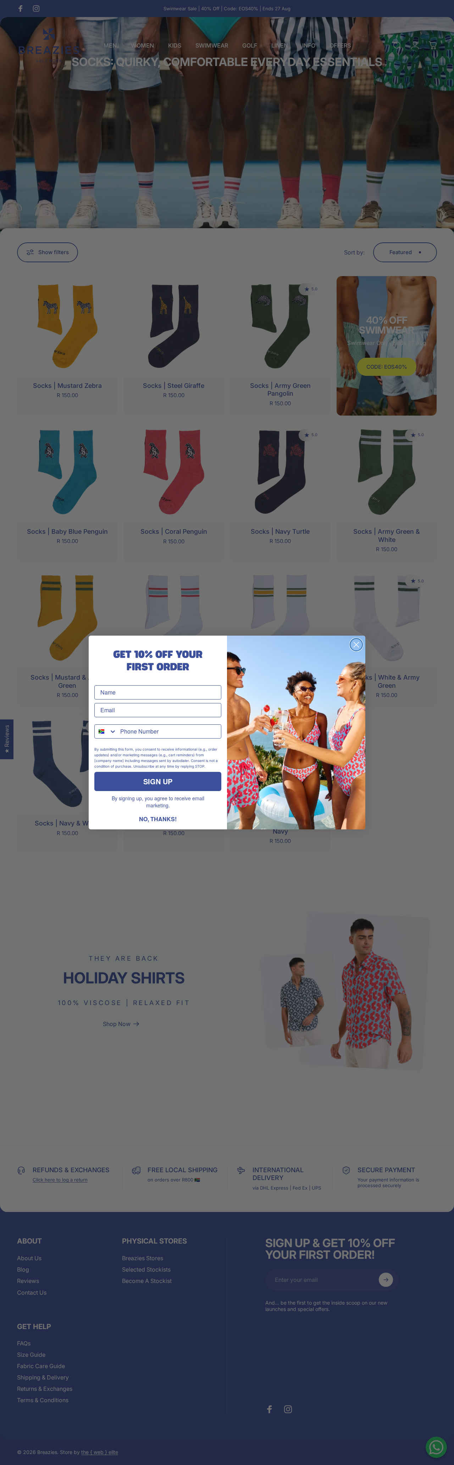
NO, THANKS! (158, 819)
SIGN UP (157, 781)
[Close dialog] (356, 644)
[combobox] (106, 731)
